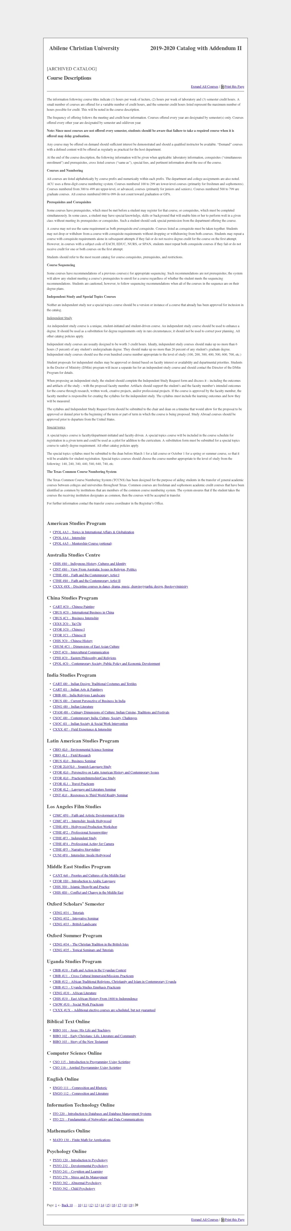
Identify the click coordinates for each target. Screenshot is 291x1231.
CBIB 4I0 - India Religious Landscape (79, 695)
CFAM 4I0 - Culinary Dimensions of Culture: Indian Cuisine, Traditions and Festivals (111, 712)
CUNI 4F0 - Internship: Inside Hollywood (82, 855)
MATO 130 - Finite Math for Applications (82, 1139)
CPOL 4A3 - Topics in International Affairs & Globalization (93, 532)
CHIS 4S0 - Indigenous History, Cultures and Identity (89, 563)
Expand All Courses (204, 86)
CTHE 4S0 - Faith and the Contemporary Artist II (86, 580)
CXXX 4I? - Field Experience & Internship (82, 729)
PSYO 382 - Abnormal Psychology (77, 1182)
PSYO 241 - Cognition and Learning (78, 1171)
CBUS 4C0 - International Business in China (83, 612)
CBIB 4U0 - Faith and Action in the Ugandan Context (89, 970)
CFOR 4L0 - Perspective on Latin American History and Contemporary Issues (106, 772)
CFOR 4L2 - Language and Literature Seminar (84, 789)
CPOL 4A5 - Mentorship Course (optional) (82, 543)
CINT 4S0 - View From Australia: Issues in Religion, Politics (95, 569)
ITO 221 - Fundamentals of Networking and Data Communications (98, 1119)
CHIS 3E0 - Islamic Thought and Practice (81, 886)
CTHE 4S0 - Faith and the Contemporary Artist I (86, 575)
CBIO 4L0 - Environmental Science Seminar (83, 749)
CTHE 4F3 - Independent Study (75, 838)
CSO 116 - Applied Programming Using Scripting (87, 1067)
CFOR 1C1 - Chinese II (69, 635)
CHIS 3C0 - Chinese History (73, 640)
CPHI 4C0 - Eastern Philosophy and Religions (84, 657)
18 (125, 1205)
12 (91, 1205)
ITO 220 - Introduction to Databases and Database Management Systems (102, 1113)
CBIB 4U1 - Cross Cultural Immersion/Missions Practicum (93, 975)
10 (79, 1205)
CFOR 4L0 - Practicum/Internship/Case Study (84, 777)
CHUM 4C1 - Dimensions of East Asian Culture (86, 646)
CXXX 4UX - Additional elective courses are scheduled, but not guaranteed (104, 1010)
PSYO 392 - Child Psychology (74, 1188)
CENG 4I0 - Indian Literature (73, 706)
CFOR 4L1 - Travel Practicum (73, 783)
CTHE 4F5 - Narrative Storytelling (76, 849)
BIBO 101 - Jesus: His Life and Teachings (82, 1030)
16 (113, 1205)
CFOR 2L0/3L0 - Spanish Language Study (82, 766)
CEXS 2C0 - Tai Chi (67, 623)
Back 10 (67, 1205)
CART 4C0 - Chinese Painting (74, 606)
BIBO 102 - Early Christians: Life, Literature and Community (94, 1035)
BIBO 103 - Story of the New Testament (80, 1041)
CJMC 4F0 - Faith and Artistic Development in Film (88, 815)
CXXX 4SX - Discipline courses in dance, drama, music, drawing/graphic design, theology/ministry (120, 586)
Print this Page (234, 86)
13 (96, 1205)
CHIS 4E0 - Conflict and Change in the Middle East (88, 892)
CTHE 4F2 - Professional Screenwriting (80, 832)
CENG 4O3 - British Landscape (75, 924)
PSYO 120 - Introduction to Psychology (80, 1160)
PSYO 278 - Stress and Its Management (80, 1177)
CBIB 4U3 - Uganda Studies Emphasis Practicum (86, 987)
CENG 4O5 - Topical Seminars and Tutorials (83, 949)
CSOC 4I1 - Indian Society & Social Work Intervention (90, 723)
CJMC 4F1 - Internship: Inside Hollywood (82, 820)
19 (130, 1205)
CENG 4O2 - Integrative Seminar (76, 918)
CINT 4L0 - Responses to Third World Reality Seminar (90, 795)
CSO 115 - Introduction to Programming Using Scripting (91, 1061)
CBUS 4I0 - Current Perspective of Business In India (89, 700)
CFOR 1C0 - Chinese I (69, 629)
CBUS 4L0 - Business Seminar (74, 760)
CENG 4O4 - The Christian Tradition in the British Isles (91, 944)
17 (119, 1205)
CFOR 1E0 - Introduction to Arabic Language (84, 881)
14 (102, 1205)
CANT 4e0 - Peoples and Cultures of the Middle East (89, 875)
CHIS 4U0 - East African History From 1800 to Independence (95, 998)
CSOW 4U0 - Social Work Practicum (78, 1004)
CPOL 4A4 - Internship (69, 537)
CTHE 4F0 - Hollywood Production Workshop (85, 826)
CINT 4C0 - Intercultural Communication (81, 652)
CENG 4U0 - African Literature (74, 992)
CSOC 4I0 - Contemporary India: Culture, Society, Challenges (95, 717)
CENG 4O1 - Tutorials (68, 912)
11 (85, 1205)
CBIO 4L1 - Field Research (72, 755)
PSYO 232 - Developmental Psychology (80, 1165)
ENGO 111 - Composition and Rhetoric (80, 1087)
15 (108, 1205)
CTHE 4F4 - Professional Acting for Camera (83, 843)
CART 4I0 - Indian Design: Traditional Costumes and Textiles (95, 683)
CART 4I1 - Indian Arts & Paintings (78, 689)
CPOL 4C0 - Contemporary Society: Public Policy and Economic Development (106, 663)
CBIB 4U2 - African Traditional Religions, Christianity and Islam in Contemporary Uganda (114, 981)
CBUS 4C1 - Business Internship (76, 618)
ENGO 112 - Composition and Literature (81, 1093)
